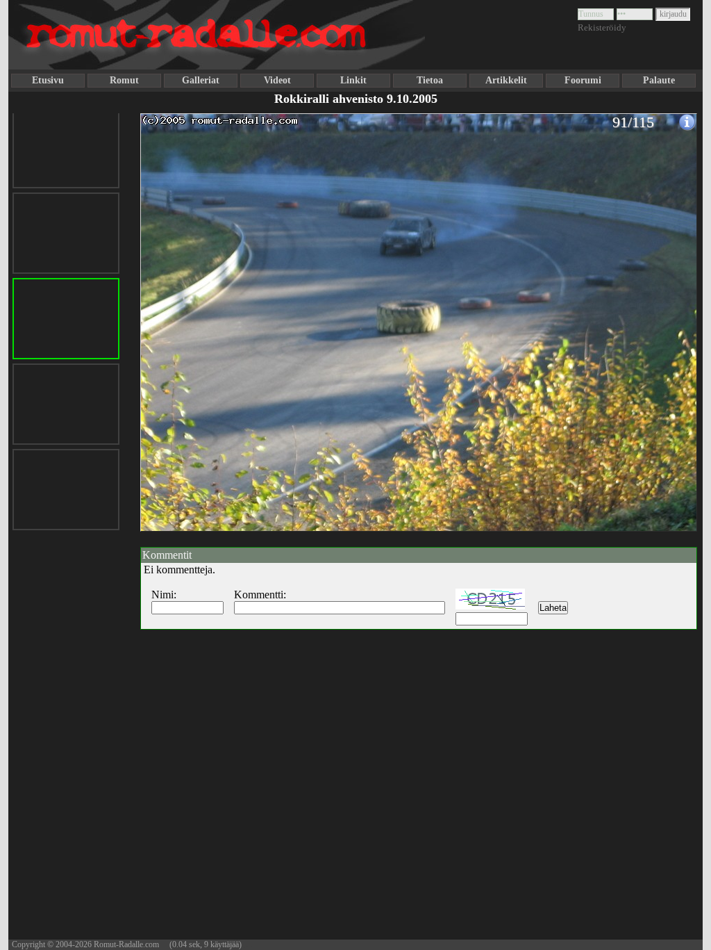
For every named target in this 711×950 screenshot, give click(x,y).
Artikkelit (506, 80)
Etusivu (48, 80)
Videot (277, 80)
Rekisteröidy (602, 27)
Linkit (353, 80)
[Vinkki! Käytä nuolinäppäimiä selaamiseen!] (168, 315)
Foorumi (582, 80)
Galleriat (200, 80)
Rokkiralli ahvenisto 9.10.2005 (355, 99)
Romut (124, 80)
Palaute (659, 80)
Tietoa (430, 80)
